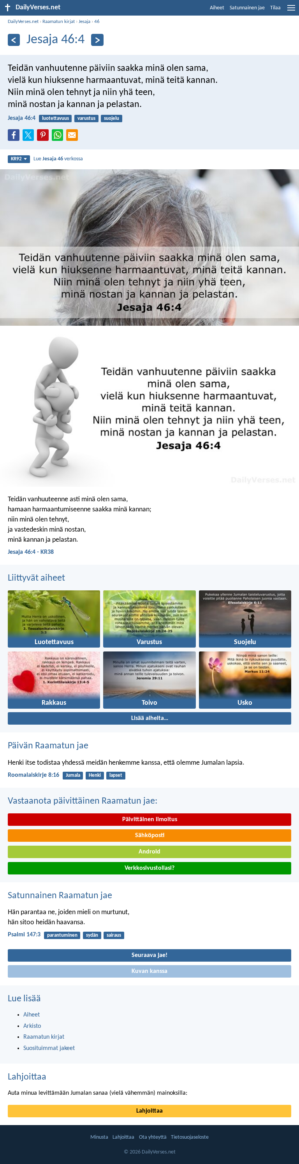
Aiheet (217, 8)
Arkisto (32, 1026)
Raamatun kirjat (58, 21)
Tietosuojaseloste (190, 1137)
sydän (92, 935)
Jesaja (84, 21)
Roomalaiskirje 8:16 (33, 775)
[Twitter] (30, 137)
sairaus (114, 935)
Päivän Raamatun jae (48, 746)
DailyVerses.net (23, 21)
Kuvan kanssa (149, 971)
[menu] (291, 11)
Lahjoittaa (27, 1077)
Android (149, 852)
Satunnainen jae (247, 8)
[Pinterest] (44, 137)
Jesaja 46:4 (21, 118)
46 (97, 21)
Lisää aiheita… (149, 718)
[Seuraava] (97, 40)
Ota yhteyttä (153, 1137)
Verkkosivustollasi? (149, 868)
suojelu (111, 118)
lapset (115, 775)
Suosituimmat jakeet (49, 1048)
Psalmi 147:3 (24, 935)
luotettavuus (55, 118)
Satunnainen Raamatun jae (60, 896)
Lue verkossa (58, 159)
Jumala (73, 775)
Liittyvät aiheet (36, 578)
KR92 (16, 159)
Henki (95, 775)
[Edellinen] (14, 40)
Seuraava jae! (149, 955)
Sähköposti (149, 835)
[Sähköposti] (73, 137)
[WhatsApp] (59, 135)
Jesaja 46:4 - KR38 (31, 552)
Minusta (99, 1137)
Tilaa (275, 8)
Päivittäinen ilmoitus (149, 819)
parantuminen (62, 935)
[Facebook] (15, 137)
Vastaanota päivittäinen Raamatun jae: (82, 801)
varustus (86, 118)
